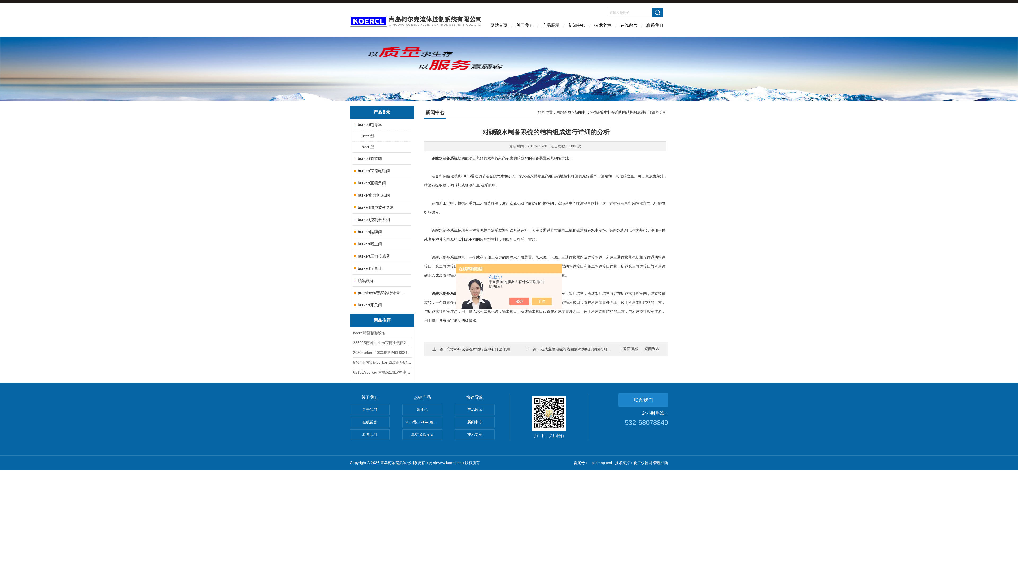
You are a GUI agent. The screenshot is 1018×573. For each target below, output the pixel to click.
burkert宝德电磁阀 (374, 170)
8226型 (368, 147)
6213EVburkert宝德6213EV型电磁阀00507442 (382, 372)
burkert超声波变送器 (376, 207)
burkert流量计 (370, 268)
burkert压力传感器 (374, 256)
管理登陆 (660, 463)
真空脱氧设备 (422, 434)
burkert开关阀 (370, 305)
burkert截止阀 (370, 244)
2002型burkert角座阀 (423, 422)
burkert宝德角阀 (372, 183)
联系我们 (654, 25)
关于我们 (524, 25)
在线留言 (628, 25)
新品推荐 (382, 320)
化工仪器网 (643, 463)
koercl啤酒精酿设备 (369, 333)
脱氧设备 (366, 280)
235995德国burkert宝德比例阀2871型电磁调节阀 (382, 343)
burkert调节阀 (370, 158)
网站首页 (498, 25)
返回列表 (651, 349)
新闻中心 (576, 25)
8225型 (368, 136)
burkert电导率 (370, 124)
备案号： (581, 463)
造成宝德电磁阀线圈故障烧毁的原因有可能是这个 (581, 349)
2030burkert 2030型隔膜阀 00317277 (382, 352)
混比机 (422, 409)
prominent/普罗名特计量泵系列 (382, 292)
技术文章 (602, 25)
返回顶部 (630, 349)
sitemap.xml (602, 463)
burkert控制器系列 (374, 219)
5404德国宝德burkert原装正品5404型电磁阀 (382, 362)
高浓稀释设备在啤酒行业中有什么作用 (478, 349)
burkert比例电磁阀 (374, 195)
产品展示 (550, 25)
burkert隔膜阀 (370, 231)
